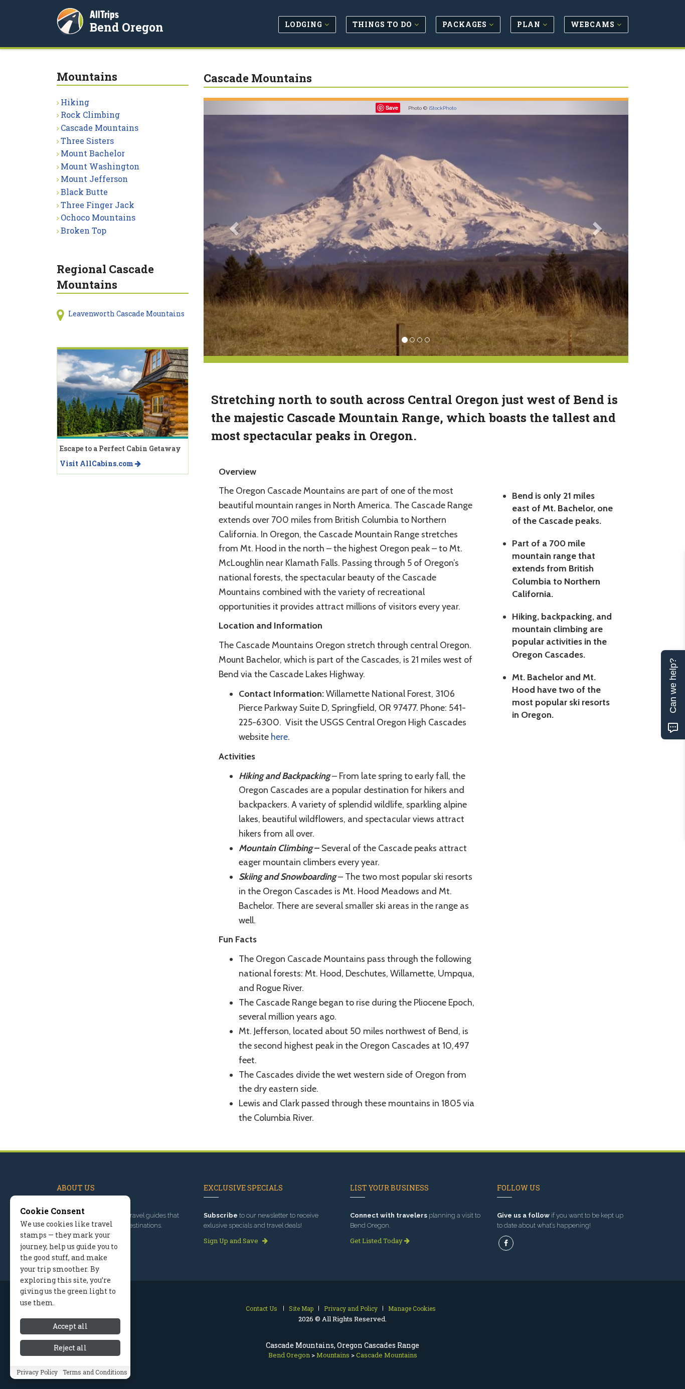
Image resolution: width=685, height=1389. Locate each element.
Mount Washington (100, 166)
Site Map (301, 1308)
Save (392, 107)
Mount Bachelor (93, 153)
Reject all (70, 1347)
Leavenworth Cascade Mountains (126, 313)
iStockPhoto (442, 108)
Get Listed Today (377, 1240)
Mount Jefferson (94, 178)
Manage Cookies (412, 1308)
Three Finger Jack (97, 205)
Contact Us (261, 1308)
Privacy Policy (37, 1372)
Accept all (70, 1326)
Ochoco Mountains (98, 217)
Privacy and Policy (351, 1308)
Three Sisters (87, 140)
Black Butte (84, 191)
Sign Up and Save (232, 1240)
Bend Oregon (126, 27)
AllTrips (104, 14)
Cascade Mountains (99, 127)
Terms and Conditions (95, 1372)
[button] (235, 228)
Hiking (75, 102)
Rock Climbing (90, 114)
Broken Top (83, 230)
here (279, 736)
